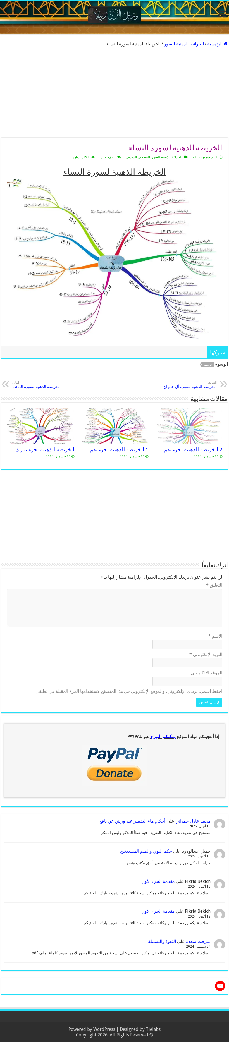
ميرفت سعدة (198, 941)
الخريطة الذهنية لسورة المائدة (36, 385)
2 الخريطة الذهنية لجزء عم (193, 449)
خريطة (208, 365)
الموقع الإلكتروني (206, 672)
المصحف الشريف (138, 157)
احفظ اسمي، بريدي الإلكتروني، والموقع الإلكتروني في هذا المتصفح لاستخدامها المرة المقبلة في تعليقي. (128, 691)
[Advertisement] (114, 93)
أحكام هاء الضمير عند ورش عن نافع (132, 821)
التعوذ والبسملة (162, 941)
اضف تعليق (107, 157)
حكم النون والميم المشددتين (146, 851)
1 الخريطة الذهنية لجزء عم (119, 449)
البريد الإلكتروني (205, 654)
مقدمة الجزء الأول (158, 881)
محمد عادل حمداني (193, 821)
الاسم (215, 636)
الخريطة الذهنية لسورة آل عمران (190, 385)
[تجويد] (114, 13)
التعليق (214, 585)
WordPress (104, 1029)
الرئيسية (215, 44)
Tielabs (153, 1029)
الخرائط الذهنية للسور (184, 44)
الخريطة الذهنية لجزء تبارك (44, 449)
